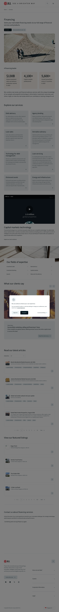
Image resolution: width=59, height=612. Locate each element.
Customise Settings (42, 313)
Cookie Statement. (21, 308)
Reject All (15, 312)
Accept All (24, 312)
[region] (29, 306)
